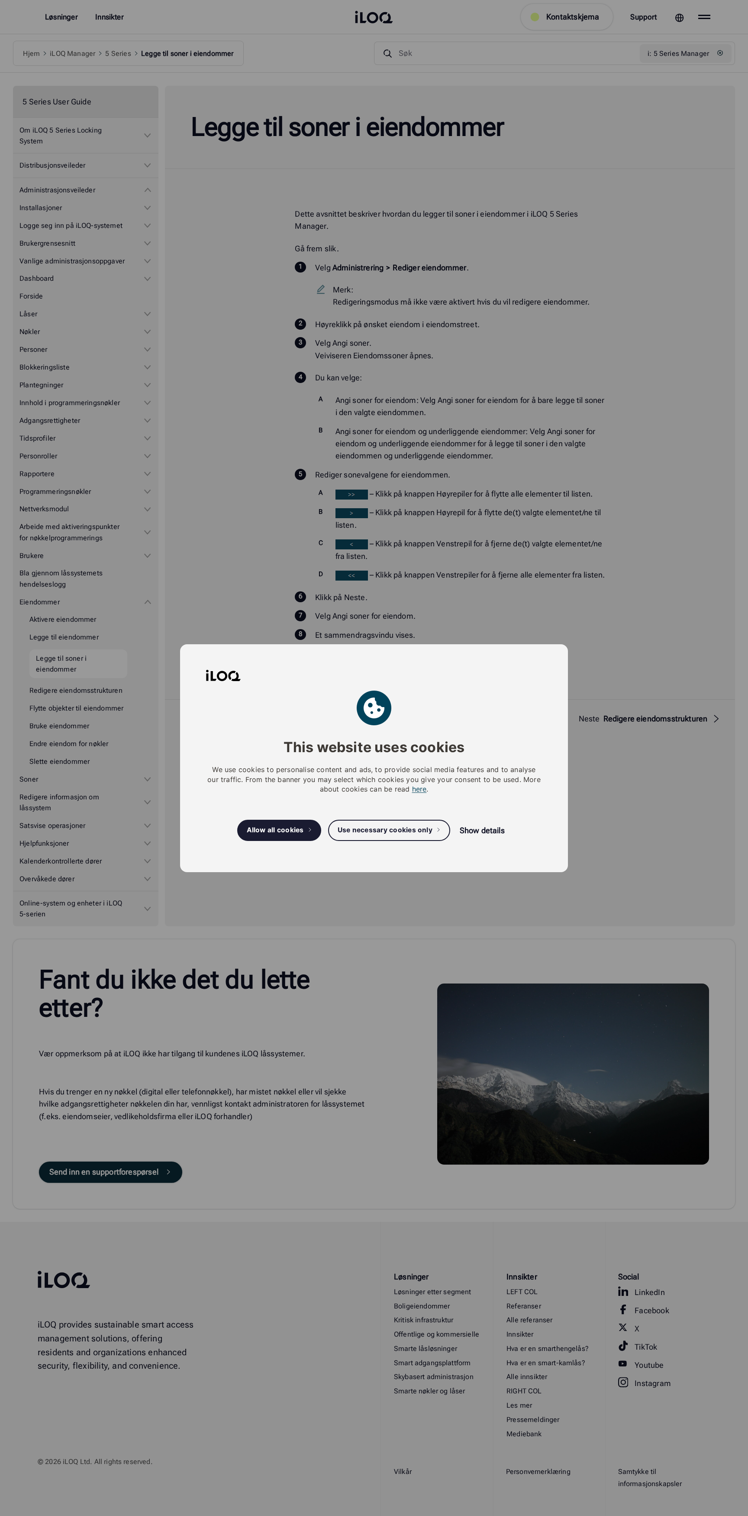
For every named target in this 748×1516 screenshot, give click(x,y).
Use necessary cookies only (385, 830)
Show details (482, 830)
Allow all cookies (275, 830)
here (419, 789)
